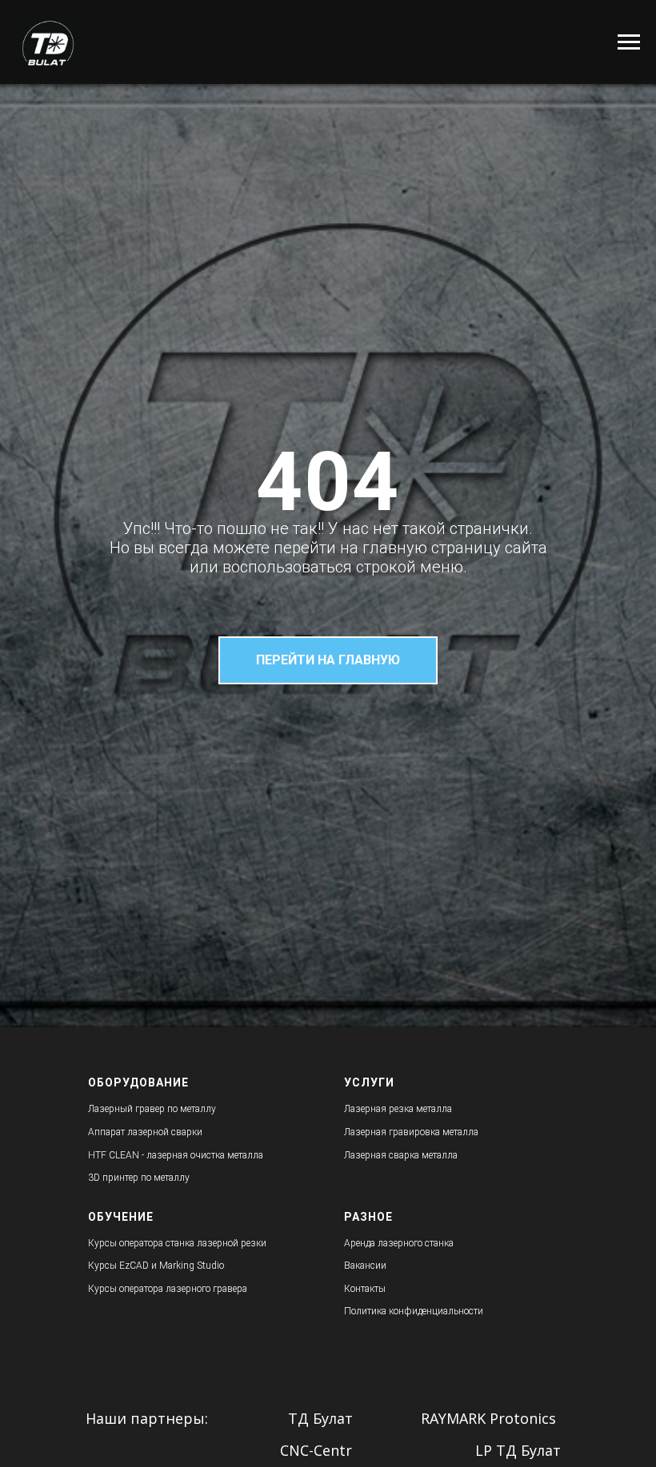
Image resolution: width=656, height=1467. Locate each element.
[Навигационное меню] (629, 42)
